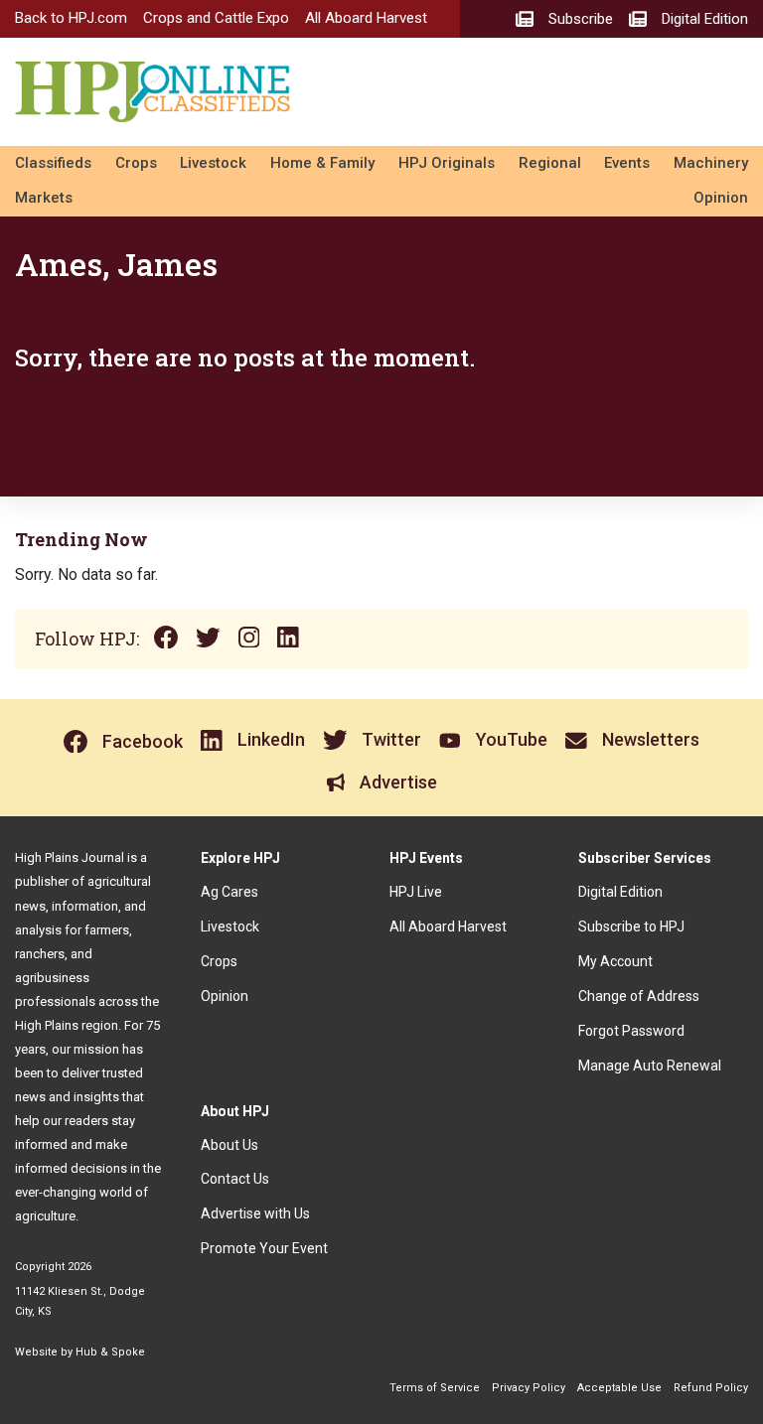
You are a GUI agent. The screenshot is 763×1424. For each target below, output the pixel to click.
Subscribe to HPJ (631, 926)
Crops (136, 163)
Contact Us (235, 1179)
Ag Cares (229, 892)
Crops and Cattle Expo (216, 18)
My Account (615, 961)
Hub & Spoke (110, 1352)
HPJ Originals (446, 163)
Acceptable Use (619, 1387)
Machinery (711, 163)
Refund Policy (711, 1387)
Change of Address (638, 996)
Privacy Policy (528, 1387)
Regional (550, 163)
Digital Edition (620, 892)
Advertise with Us (255, 1213)
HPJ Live (415, 892)
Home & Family (322, 163)
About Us (229, 1145)
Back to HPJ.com (71, 18)
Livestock (213, 163)
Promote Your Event (264, 1248)
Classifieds (53, 163)
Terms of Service (434, 1387)
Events (627, 163)
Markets (44, 198)
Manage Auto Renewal (649, 1065)
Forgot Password (631, 1031)
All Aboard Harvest (366, 18)
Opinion (720, 198)
